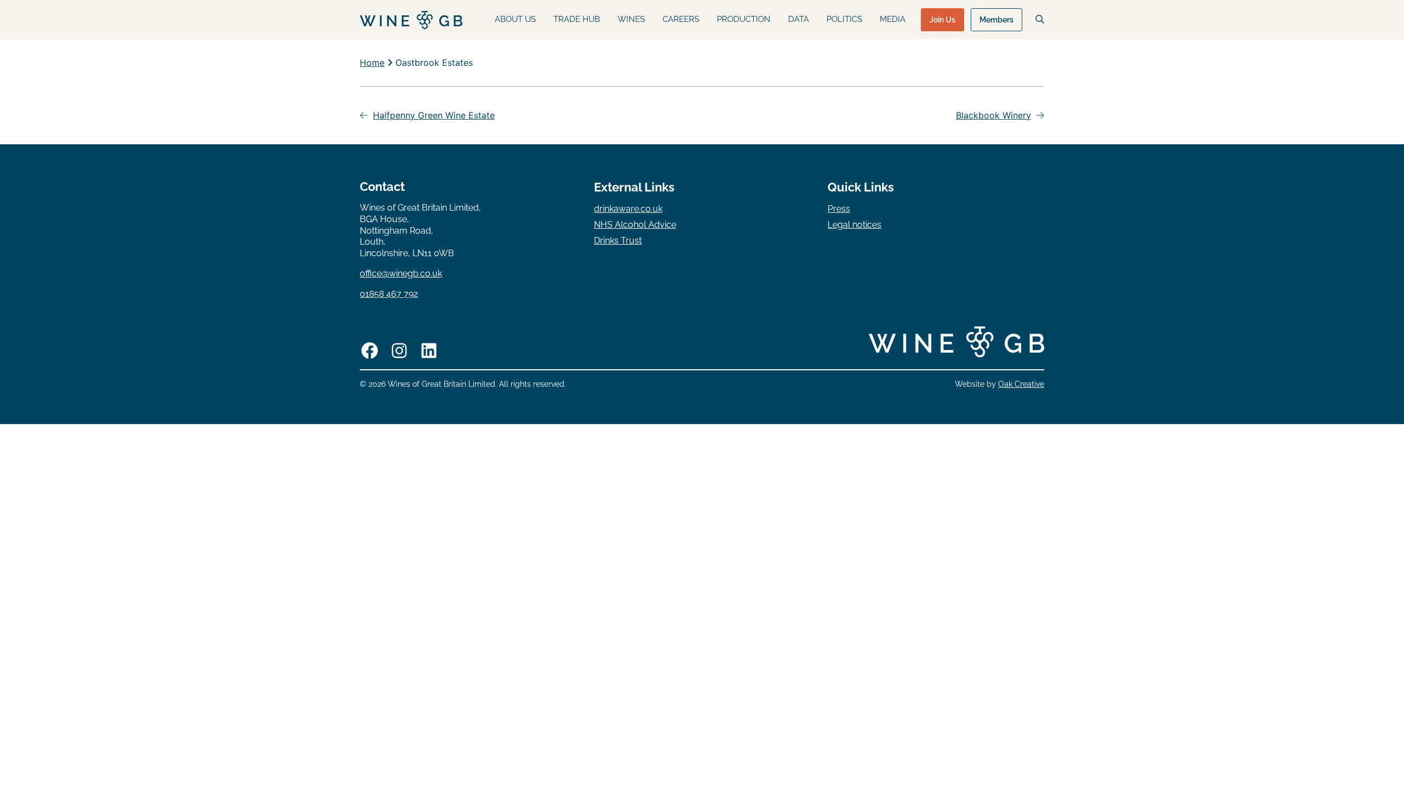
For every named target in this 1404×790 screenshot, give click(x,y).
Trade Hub (576, 19)
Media (892, 19)
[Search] (1040, 19)
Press (839, 209)
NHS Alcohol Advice (635, 224)
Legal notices (854, 224)
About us (515, 19)
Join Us (942, 19)
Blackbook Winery (993, 115)
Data (798, 19)
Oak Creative (1021, 384)
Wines (631, 19)
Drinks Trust (618, 240)
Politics (844, 19)
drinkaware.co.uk (628, 209)
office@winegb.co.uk (401, 273)
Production (744, 19)
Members (997, 19)
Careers (681, 19)
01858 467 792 (389, 294)
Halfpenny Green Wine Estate (434, 115)
